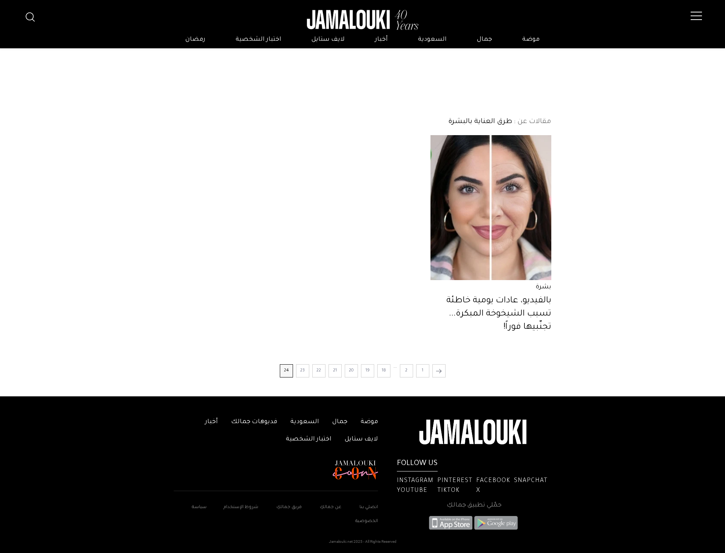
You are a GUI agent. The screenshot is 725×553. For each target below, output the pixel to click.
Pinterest (454, 481)
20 (351, 370)
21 (335, 370)
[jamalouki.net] (362, 20)
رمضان (195, 39)
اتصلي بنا (368, 507)
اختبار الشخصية (258, 39)
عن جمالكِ (330, 507)
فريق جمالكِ (289, 507)
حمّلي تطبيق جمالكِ (474, 505)
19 (368, 370)
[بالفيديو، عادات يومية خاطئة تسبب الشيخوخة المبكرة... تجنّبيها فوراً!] (490, 207)
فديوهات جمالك (254, 422)
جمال (484, 39)
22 (318, 370)
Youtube (412, 490)
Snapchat (531, 481)
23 (302, 370)
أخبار (381, 39)
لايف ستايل (328, 39)
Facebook (493, 481)
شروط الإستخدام (240, 507)
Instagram (415, 481)
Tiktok (448, 490)
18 (384, 370)
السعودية (432, 39)
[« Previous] (439, 370)
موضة (531, 39)
